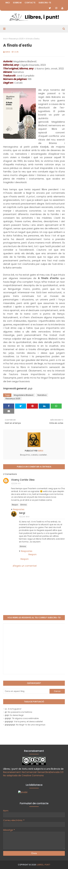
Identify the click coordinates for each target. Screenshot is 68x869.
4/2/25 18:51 (24, 516)
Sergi (7, 52)
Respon (15, 505)
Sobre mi (17, 2)
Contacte (30, 2)
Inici (8, 2)
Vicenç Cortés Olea (22, 479)
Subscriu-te (45, 2)
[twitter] (50, 8)
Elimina (23, 505)
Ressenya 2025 (16, 38)
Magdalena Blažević (24, 395)
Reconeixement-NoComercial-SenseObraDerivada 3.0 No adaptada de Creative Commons (33, 774)
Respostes (18, 509)
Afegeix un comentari (25, 565)
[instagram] (56, 8)
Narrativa (41, 395)
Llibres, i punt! (43, 864)
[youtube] (62, 8)
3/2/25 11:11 (16, 483)
